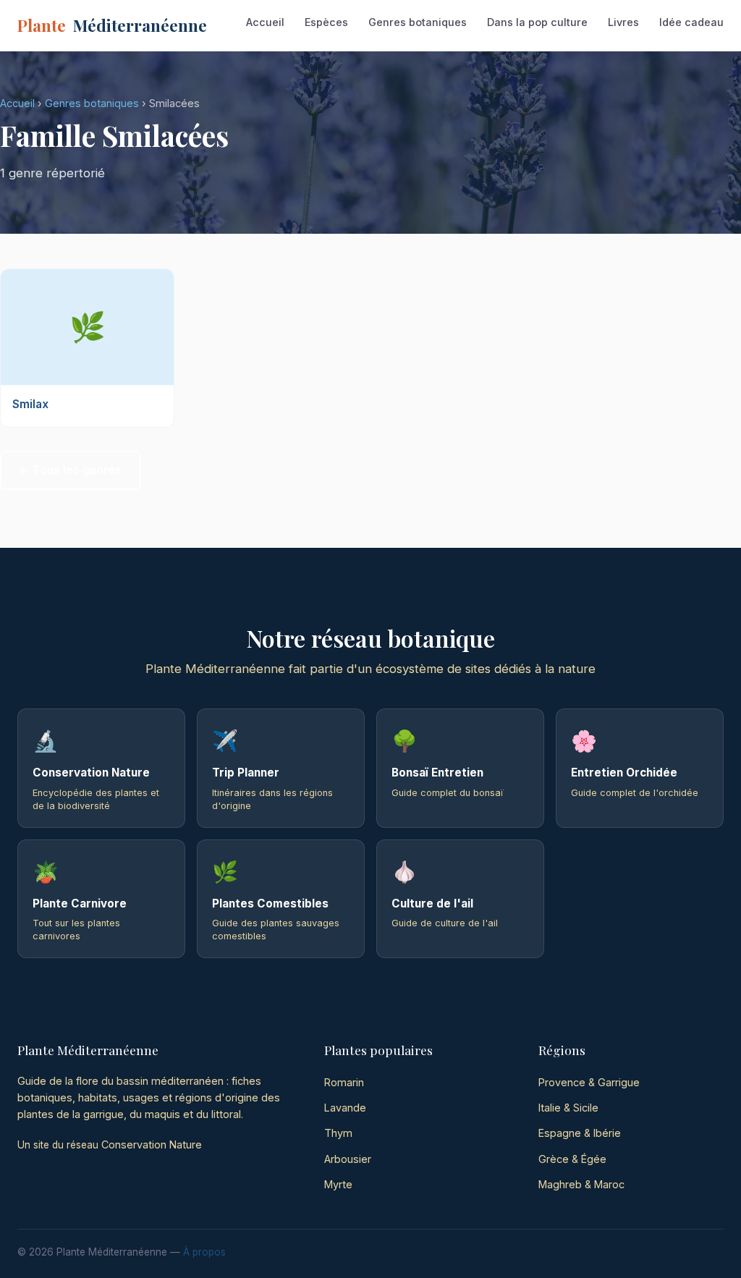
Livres (623, 22)
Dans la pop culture (537, 22)
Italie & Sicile (568, 1107)
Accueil (265, 22)
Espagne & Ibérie (579, 1133)
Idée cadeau (691, 22)
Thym (338, 1133)
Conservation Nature (151, 1144)
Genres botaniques (417, 22)
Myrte (338, 1184)
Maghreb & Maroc (581, 1184)
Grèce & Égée (572, 1159)
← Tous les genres (70, 470)
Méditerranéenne (112, 25)
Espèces (326, 22)
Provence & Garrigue (589, 1082)
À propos (204, 1252)
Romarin (344, 1082)
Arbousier (347, 1159)
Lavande (345, 1107)
